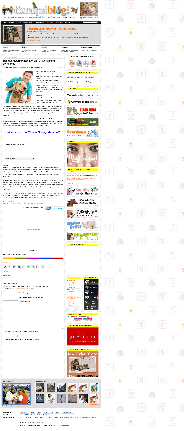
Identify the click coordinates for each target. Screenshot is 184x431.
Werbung (37, 414)
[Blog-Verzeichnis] (72, 317)
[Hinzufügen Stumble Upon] (29, 269)
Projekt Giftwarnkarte (25, 22)
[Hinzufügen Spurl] (33, 269)
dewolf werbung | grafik (72, 417)
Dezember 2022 (72, 298)
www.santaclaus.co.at (78, 173)
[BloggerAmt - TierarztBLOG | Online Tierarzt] (92, 317)
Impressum (50, 22)
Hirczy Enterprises (26, 417)
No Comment (43, 31)
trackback (31, 286)
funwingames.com (39, 417)
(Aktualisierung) (94, 404)
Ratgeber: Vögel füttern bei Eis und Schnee (51, 28)
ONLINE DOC (24, 412)
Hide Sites (5, 271)
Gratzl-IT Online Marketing (55, 417)
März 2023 (70, 294)
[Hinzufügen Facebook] (15, 269)
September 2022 (72, 302)
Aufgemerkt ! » (31, 26)
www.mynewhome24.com (89, 417)
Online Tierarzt (7, 381)
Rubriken (12, 22)
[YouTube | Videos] (93, 65)
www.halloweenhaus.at (79, 179)
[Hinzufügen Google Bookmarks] (19, 269)
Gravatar (38, 331)
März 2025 (70, 285)
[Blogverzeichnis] (78, 320)
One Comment (59, 67)
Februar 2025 (71, 287)
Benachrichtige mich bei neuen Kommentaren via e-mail (22, 339)
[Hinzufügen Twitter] (43, 269)
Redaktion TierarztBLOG (19, 67)
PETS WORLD (48, 412)
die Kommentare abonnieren (21, 289)
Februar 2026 (71, 280)
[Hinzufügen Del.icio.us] (5, 269)
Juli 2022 (70, 305)
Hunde (8, 57)
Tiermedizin (14, 57)
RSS (21, 414)
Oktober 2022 (71, 300)
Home (4, 22)
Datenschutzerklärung (63, 22)
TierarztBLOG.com (34, 422)
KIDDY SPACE (70, 182)
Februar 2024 (71, 291)
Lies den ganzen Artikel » (34, 41)
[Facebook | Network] (79, 65)
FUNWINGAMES (40, 22)
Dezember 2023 (72, 293)
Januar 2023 (71, 296)
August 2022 (71, 303)
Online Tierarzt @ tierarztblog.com (12, 406)
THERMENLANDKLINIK (73, 175)
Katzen (39, 412)
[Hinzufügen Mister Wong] (24, 269)
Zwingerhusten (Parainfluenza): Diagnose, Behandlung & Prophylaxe (23, 203)
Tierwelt (57, 412)
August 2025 (71, 284)
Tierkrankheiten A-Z (68, 412)
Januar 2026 (71, 282)
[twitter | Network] (86, 65)
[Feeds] (71, 65)
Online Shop (29, 414)
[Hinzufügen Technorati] (38, 269)
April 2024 (70, 289)
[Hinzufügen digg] (10, 269)
